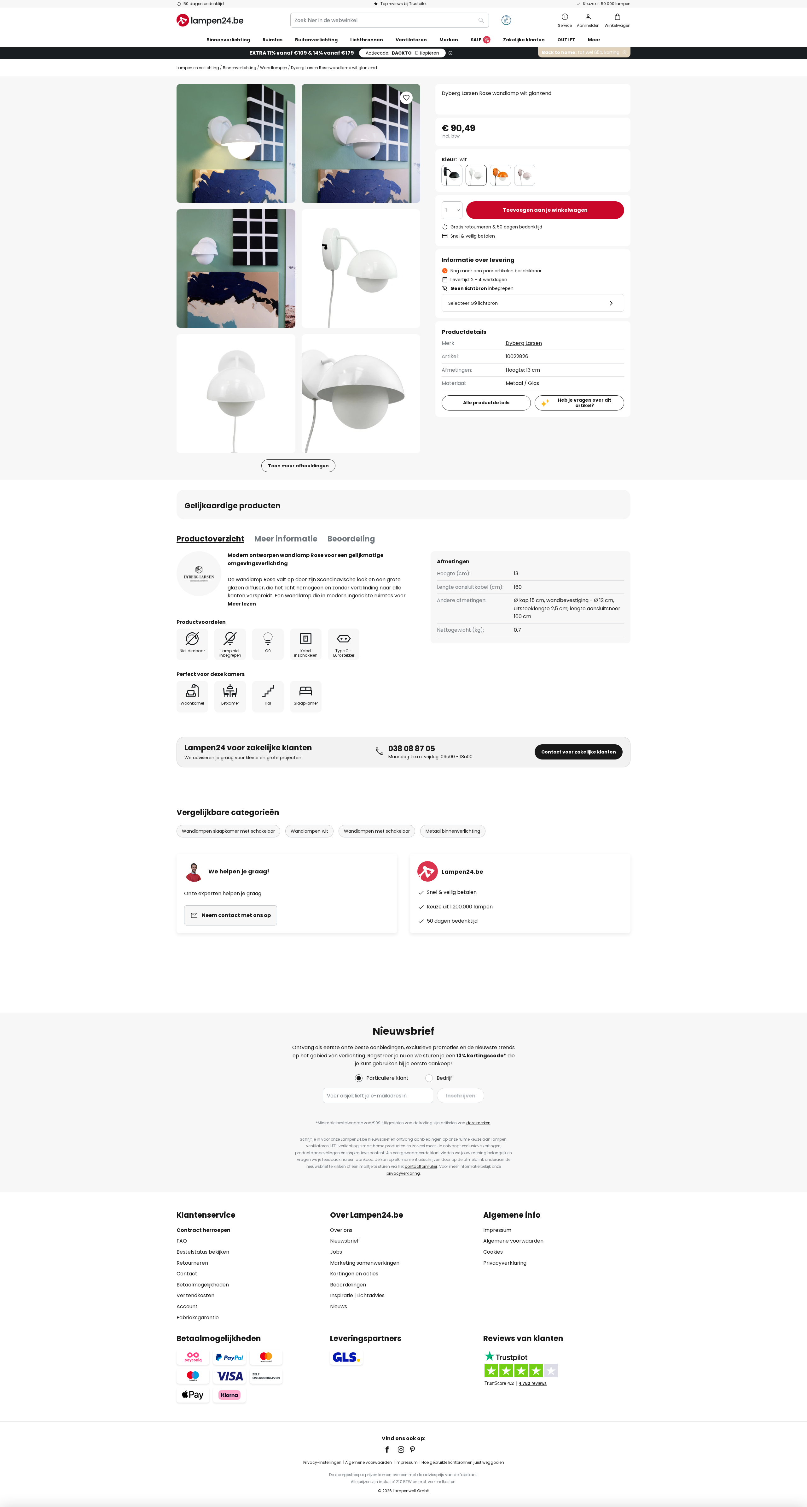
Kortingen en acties (354, 1273)
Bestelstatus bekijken (203, 1252)
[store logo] (210, 20)
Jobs (336, 1252)
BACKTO (402, 53)
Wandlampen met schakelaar (377, 831)
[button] (236, 268)
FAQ (182, 1240)
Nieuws (338, 1306)
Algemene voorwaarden (513, 1240)
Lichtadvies (371, 1295)
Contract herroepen (203, 1230)
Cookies (493, 1252)
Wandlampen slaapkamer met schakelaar (228, 831)
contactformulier (421, 1166)
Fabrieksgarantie (198, 1317)
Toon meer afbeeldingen (298, 466)
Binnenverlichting (239, 67)
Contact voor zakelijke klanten (578, 752)
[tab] (210, 539)
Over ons (341, 1230)
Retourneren (192, 1263)
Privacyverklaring (504, 1263)
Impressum (497, 1230)
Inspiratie (341, 1295)
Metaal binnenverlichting (453, 831)
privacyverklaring (403, 1173)
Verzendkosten (195, 1295)
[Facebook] (391, 1450)
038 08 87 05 (411, 748)
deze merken (478, 1123)
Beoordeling (351, 539)
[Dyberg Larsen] (199, 573)
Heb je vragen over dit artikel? (584, 403)
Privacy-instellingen (322, 1462)
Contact (187, 1273)
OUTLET (566, 40)
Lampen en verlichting (198, 67)
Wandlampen (273, 67)
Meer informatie (285, 539)
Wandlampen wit (309, 831)
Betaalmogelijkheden (203, 1284)
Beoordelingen (348, 1284)
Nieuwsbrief (344, 1240)
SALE (476, 40)
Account (187, 1306)
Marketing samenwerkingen (364, 1263)
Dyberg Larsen (524, 343)
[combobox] (390, 20)
